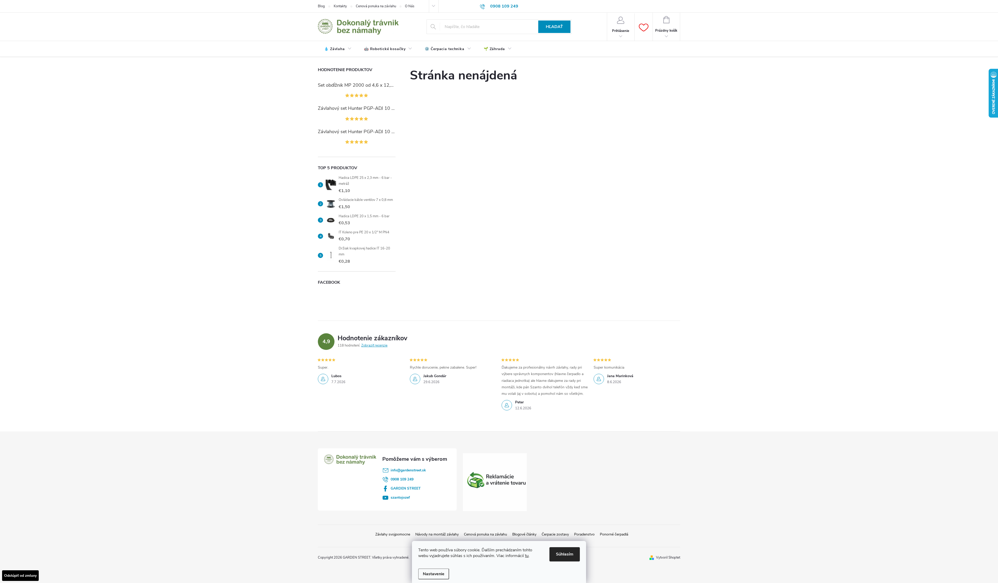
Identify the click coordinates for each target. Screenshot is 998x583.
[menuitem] (338, 49)
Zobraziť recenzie (374, 345)
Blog (321, 6)
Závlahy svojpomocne (392, 534)
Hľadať (554, 27)
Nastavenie (433, 574)
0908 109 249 (402, 479)
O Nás (409, 6)
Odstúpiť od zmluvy (20, 575)
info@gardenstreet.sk (408, 470)
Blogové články (524, 534)
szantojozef (400, 497)
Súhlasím (564, 554)
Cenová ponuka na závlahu (376, 6)
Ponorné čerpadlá (614, 534)
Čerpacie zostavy (555, 534)
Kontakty (340, 6)
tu (527, 556)
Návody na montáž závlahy (437, 534)
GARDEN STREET (406, 488)
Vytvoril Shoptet (668, 557)
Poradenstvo (584, 534)
